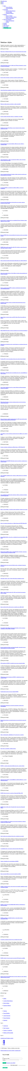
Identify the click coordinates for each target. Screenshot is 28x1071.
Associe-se (5, 1025)
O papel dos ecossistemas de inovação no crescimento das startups (11, 939)
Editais (7, 22)
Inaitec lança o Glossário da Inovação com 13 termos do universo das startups (13, 51)
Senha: (4, 1060)
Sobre (4, 6)
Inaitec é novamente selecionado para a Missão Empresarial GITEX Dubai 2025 (14, 523)
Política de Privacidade (8, 1032)
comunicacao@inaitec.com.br (7, 1038)
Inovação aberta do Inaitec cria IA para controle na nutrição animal (12, 77)
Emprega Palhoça (10, 13)
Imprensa (5, 1020)
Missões (5, 14)
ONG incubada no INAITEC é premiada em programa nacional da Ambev (13, 663)
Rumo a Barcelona (10, 18)
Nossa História (9, 7)
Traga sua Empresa (7, 19)
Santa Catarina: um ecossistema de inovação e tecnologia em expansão (12, 836)
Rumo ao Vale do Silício (11, 17)
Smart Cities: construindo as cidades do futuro (8, 748)
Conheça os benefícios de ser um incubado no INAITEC (10, 861)
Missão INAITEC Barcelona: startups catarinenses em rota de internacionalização (14, 330)
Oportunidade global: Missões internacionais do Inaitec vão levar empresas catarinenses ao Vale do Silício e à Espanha (13, 628)
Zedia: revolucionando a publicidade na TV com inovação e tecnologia (12, 734)
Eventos (5, 23)
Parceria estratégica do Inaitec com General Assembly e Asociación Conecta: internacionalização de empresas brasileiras (13, 648)
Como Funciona (6, 1015)
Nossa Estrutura (9, 8)
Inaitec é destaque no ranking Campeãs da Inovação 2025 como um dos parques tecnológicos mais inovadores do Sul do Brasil (14, 419)
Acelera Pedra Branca (8, 1000)
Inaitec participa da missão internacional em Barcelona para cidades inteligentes (14, 260)
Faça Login (5, 26)
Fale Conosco (6, 25)
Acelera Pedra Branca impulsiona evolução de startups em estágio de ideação (13, 90)
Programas (5, 9)
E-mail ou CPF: (6, 1058)
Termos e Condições (7, 1030)
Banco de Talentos (7, 28)
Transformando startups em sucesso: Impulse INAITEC (9, 691)
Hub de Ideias (9, 12)
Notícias (5, 24)
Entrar (4, 1062)
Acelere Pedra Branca (10, 10)
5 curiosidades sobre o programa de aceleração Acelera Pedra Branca (12, 848)
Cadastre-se (5, 1067)
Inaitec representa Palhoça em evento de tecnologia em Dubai (11, 873)
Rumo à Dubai (9, 15)
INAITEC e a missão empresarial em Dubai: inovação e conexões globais (12, 765)
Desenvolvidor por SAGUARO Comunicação (10, 1050)
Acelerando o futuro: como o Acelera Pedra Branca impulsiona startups (12, 578)
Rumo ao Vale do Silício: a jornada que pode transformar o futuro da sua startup (14, 509)
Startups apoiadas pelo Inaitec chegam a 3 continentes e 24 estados (11, 116)
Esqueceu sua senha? (10, 1062)
